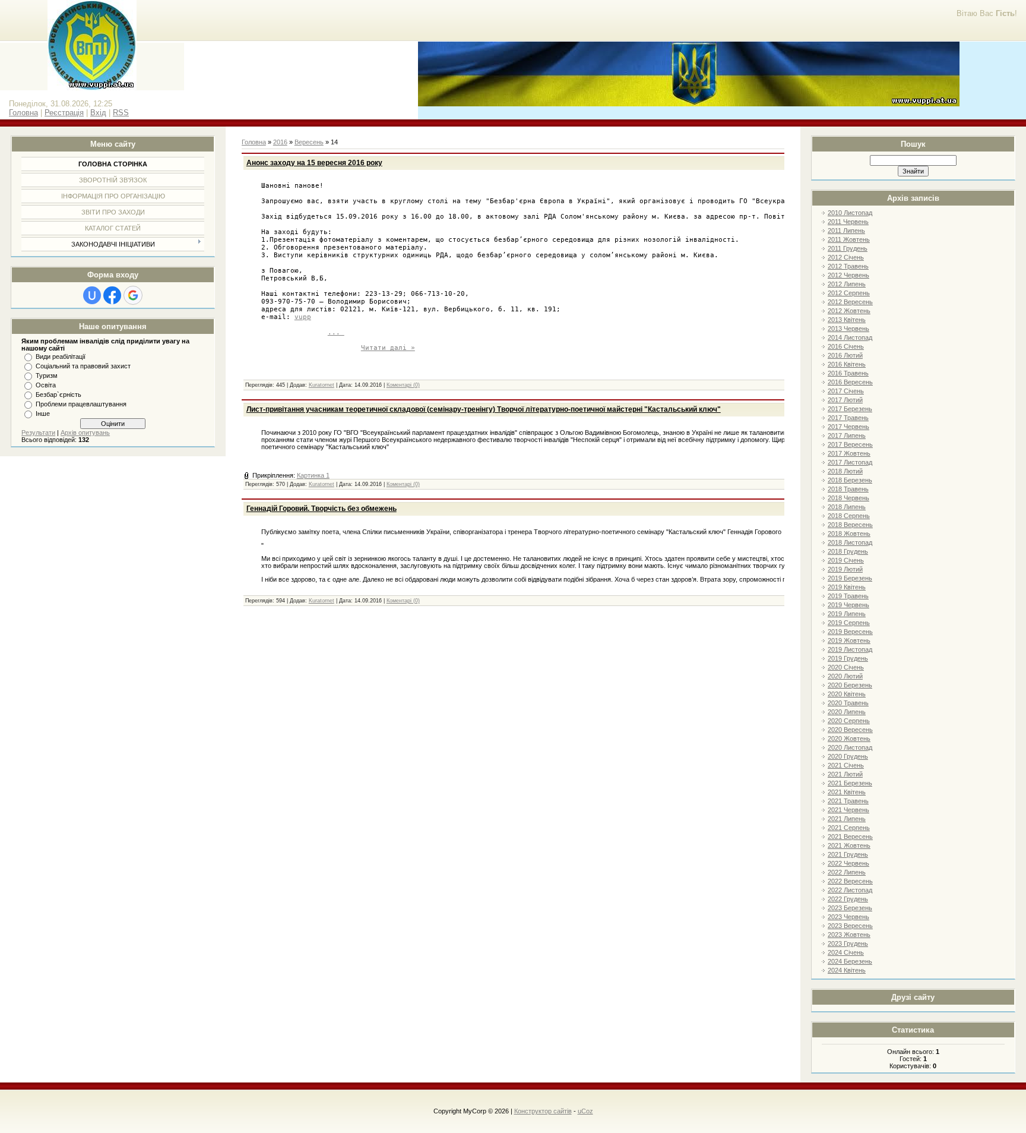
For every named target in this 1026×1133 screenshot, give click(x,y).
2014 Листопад (850, 337)
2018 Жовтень (849, 533)
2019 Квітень (847, 587)
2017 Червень (848, 426)
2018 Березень (850, 480)
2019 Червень (848, 604)
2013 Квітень (847, 319)
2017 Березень (850, 408)
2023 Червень (848, 916)
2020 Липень (847, 711)
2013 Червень (848, 328)
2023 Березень (850, 907)
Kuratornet (321, 385)
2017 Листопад (850, 462)
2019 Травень (848, 595)
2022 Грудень (848, 898)
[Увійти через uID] (92, 295)
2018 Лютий (845, 471)
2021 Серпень (849, 827)
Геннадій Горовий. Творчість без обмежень (321, 508)
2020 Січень (846, 667)
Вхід (98, 112)
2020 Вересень (850, 729)
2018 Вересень (850, 524)
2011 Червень (848, 221)
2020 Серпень (849, 720)
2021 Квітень (847, 792)
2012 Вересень (850, 301)
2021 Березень (850, 783)
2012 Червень (848, 275)
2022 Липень (847, 872)
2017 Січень (846, 391)
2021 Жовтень (849, 845)
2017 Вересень (850, 444)
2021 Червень (848, 809)
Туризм (47, 375)
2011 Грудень (847, 248)
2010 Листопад (850, 212)
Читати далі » (388, 348)
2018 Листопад (850, 542)
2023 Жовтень (849, 934)
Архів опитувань (85, 432)
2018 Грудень (848, 551)
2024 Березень (850, 961)
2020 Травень (848, 702)
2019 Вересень (850, 631)
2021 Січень (846, 765)
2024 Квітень (847, 970)
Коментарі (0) (403, 385)
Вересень (309, 142)
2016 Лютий (845, 355)
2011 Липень (846, 230)
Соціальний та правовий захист (83, 366)
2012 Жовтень (849, 310)
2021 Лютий (845, 774)
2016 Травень (848, 373)
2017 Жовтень (849, 453)
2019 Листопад (850, 649)
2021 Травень (848, 800)
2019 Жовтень (849, 640)
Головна (23, 112)
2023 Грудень (848, 943)
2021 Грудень (848, 854)
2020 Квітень (847, 694)
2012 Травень (848, 266)
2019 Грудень (848, 658)
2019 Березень (850, 578)
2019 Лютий (845, 569)
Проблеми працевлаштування (81, 404)
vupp (302, 324)
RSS (121, 112)
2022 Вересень (850, 881)
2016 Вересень (850, 382)
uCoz (585, 1111)
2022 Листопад (850, 890)
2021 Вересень (850, 836)
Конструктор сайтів (543, 1111)
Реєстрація (64, 112)
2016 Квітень (847, 364)
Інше (43, 413)
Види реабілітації (61, 356)
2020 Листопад (850, 747)
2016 (280, 142)
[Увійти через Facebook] (112, 295)
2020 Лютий (845, 676)
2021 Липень (847, 818)
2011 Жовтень (849, 239)
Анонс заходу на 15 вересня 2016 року (314, 163)
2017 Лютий (845, 399)
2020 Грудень (848, 756)
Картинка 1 (313, 475)
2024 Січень (846, 952)
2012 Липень (847, 284)
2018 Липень (847, 506)
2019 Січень (846, 560)
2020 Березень (850, 685)
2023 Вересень (850, 925)
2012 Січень (846, 257)
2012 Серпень (849, 292)
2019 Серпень (849, 622)
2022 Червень (848, 863)
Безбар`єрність (58, 394)
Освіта (46, 385)
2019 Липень (847, 613)
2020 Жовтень (849, 738)
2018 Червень (848, 497)
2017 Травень (848, 417)
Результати (38, 432)
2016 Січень (846, 346)
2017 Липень (847, 435)
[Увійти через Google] (133, 295)
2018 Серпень (849, 515)
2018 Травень (848, 489)
